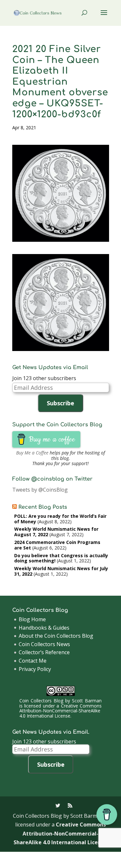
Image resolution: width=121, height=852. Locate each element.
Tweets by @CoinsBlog (40, 489)
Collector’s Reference (44, 652)
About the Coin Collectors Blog (56, 635)
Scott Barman (87, 701)
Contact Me (32, 660)
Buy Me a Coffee (32, 453)
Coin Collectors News (44, 644)
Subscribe (60, 403)
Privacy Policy (35, 669)
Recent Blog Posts (42, 507)
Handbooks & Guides (44, 627)
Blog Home (32, 619)
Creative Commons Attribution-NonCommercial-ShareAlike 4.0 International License (60, 711)
